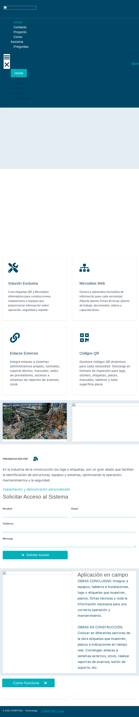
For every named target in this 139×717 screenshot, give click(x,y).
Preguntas (21, 46)
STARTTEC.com (52, 711)
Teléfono (8, 523)
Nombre (7, 508)
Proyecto (20, 83)
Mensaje (8, 538)
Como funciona (17, 39)
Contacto (21, 78)
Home (18, 73)
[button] (7, 61)
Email (74, 508)
